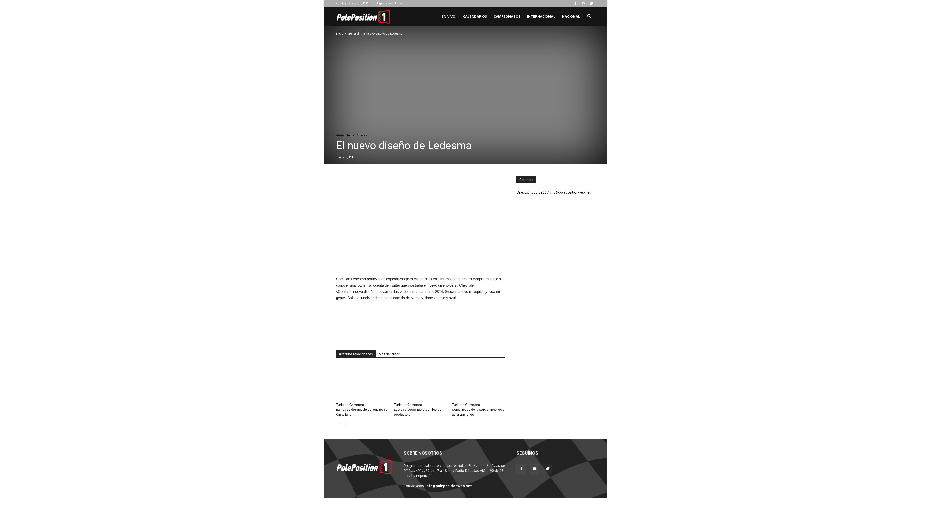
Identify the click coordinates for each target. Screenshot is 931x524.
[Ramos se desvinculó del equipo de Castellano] (362, 382)
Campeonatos (507, 16)
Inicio (339, 34)
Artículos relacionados (356, 354)
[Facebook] (575, 3)
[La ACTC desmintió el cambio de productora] (420, 382)
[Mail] (583, 3)
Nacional (571, 16)
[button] (589, 17)
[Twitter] (591, 3)
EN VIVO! (449, 16)
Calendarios (475, 16)
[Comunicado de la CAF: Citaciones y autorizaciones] (478, 382)
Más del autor (389, 354)
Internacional (541, 16)
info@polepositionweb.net (448, 485)
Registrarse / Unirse (389, 3)
